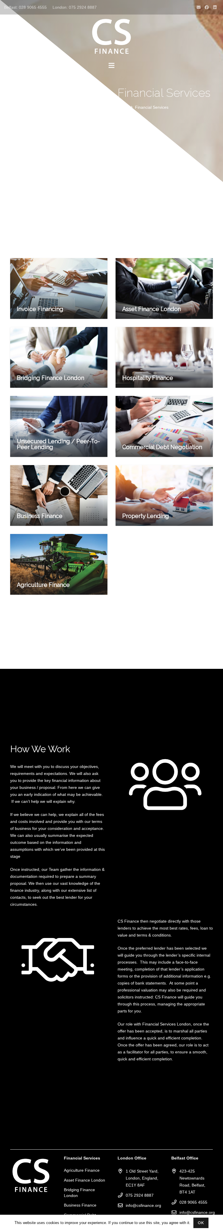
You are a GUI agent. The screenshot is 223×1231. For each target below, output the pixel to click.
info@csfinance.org (143, 1205)
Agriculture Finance (82, 1170)
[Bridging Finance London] (58, 357)
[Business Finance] (58, 495)
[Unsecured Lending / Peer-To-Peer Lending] (58, 426)
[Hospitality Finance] (164, 357)
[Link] (111, 36)
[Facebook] (207, 7)
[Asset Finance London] (164, 288)
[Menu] (111, 65)
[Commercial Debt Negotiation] (164, 426)
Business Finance (80, 1205)
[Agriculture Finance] (58, 564)
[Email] (199, 7)
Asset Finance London (84, 1180)
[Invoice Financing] (58, 288)
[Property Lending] (164, 495)
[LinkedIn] (215, 7)
